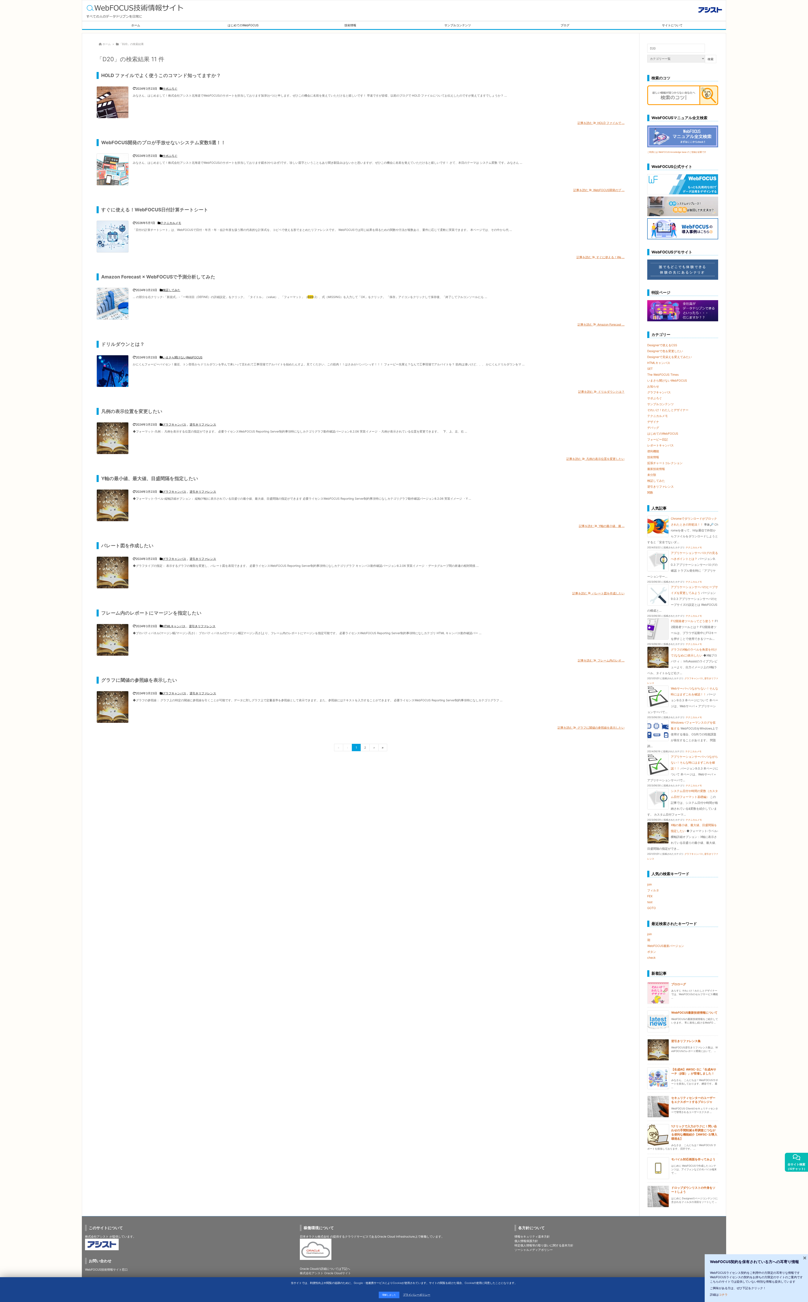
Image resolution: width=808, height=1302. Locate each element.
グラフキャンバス (174, 424)
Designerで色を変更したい (665, 351)
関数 (650, 492)
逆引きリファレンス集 (686, 1041)
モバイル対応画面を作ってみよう (693, 1159)
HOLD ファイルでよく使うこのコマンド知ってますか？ (161, 75)
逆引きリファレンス (203, 424)
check (651, 957)
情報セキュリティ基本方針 (532, 1236)
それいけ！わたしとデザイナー (667, 410)
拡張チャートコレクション (665, 463)
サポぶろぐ (170, 88)
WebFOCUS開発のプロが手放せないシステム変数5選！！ (163, 142)
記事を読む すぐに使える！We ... (601, 257)
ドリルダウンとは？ (123, 344)
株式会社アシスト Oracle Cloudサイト (325, 1273)
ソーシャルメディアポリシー (533, 1249)
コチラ (723, 1294)
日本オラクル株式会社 (314, 1236)
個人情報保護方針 (526, 1241)
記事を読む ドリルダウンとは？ (601, 391)
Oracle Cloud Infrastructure (396, 1236)
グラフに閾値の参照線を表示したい (139, 680)
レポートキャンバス (660, 445)
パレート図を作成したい (127, 545)
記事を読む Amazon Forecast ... (601, 324)
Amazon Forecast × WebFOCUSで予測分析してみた (158, 277)
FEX (650, 896)
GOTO (651, 908)
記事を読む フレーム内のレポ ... (601, 660)
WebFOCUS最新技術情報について (694, 1012)
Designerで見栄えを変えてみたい (669, 357)
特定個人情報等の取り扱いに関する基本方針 (543, 1245)
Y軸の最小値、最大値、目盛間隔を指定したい (149, 478)
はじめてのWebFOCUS (662, 433)
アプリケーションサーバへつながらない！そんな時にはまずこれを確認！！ (694, 762)
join (649, 884)
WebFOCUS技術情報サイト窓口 (106, 1269)
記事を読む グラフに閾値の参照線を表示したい (591, 727)
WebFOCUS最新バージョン (665, 946)
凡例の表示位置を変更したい (131, 411)
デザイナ (653, 421)
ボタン (651, 951)
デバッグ (653, 427)
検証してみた (171, 290)
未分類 (651, 475)
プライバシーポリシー (416, 1294)
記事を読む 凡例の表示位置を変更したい (595, 459)
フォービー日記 (657, 439)
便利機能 (653, 451)
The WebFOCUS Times (663, 374)
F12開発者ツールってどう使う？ (692, 621)
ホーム (106, 44)
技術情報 (653, 457)
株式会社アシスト (97, 1236)
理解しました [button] (389, 1294)
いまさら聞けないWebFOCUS (182, 357)
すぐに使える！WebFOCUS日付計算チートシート (154, 209)
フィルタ (653, 890)
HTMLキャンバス (174, 626)
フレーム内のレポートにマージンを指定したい (151, 613)
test (650, 902)
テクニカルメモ (171, 223)
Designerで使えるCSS (662, 345)
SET (650, 368)
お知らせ (653, 386)
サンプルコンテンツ (660, 404)
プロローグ (678, 984)
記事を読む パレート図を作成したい (598, 593)
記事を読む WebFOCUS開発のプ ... (599, 190)
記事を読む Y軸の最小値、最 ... (602, 526)
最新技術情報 (656, 469)
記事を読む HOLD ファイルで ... (601, 123)
